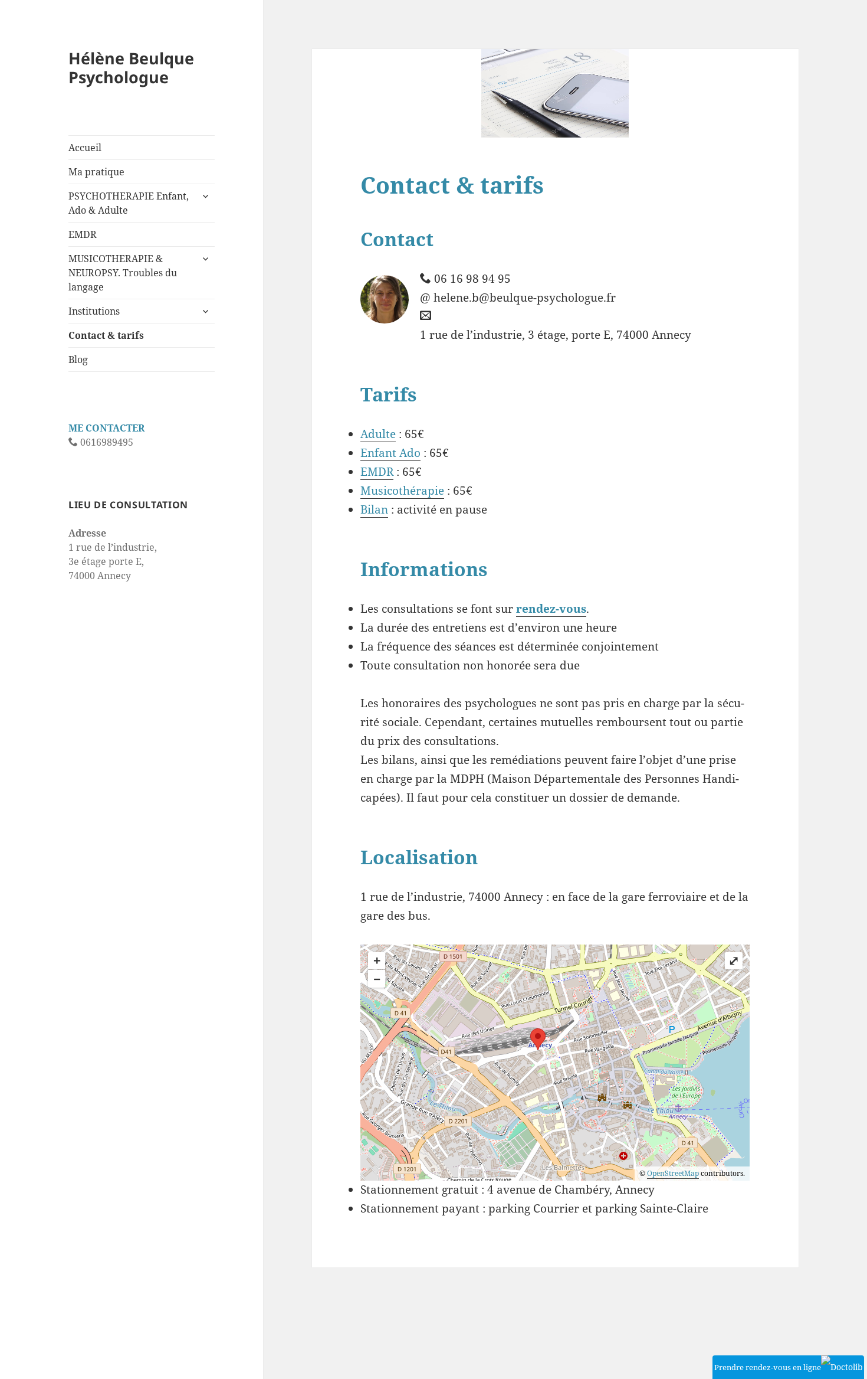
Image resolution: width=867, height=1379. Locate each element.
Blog (78, 359)
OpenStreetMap (673, 1173)
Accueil (84, 147)
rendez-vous (551, 608)
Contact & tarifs (106, 335)
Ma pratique (96, 171)
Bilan (374, 509)
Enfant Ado (390, 452)
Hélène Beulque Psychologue (131, 67)
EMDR (82, 234)
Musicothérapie (402, 490)
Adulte (378, 434)
